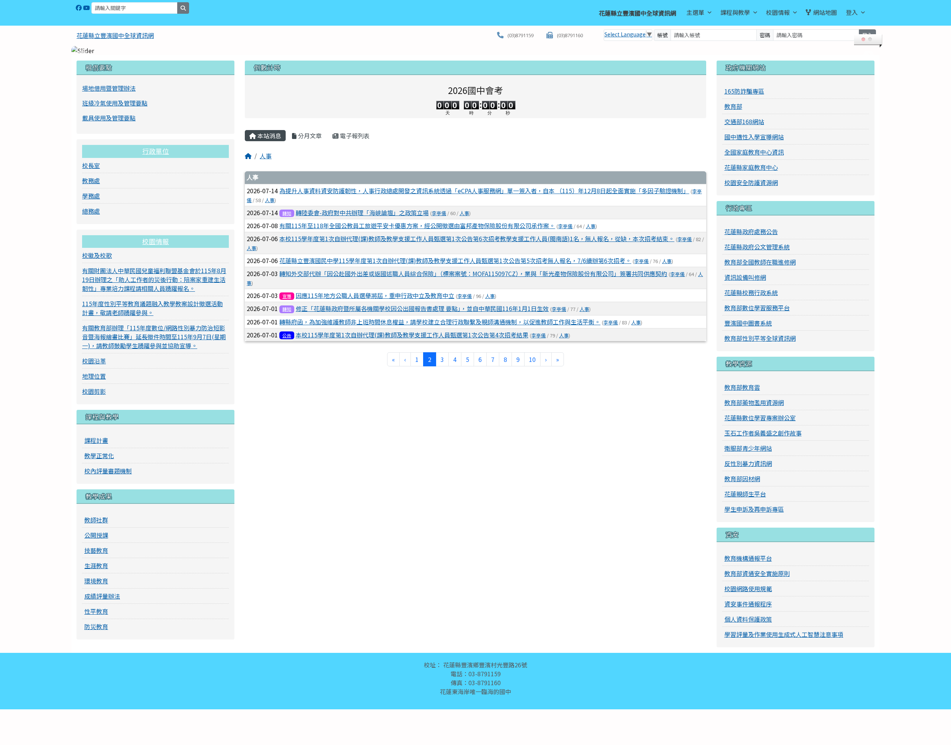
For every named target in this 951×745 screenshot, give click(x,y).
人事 (266, 155)
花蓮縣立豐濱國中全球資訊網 (637, 13)
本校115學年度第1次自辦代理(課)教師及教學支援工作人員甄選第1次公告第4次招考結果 (412, 334)
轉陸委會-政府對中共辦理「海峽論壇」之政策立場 (362, 212)
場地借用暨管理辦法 (109, 88)
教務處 (91, 180)
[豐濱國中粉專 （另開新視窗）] (79, 7)
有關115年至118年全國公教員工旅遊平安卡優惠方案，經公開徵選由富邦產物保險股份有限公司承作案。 (417, 225)
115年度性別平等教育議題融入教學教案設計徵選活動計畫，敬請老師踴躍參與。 (152, 308)
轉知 (286, 213)
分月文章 (309, 135)
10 (532, 359)
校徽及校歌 (97, 255)
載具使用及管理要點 (109, 117)
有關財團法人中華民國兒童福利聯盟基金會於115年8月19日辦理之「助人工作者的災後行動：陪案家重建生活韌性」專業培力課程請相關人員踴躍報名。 (154, 279)
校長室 (91, 165)
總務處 (91, 211)
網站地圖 (825, 12)
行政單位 (155, 151)
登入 (852, 12)
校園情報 (778, 12)
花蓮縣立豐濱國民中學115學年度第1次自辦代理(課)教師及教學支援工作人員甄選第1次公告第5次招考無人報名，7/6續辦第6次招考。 (455, 260)
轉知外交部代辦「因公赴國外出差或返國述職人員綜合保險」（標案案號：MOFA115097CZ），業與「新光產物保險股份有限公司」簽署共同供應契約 (473, 273)
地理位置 (94, 376)
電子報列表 (354, 135)
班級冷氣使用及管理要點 (114, 102)
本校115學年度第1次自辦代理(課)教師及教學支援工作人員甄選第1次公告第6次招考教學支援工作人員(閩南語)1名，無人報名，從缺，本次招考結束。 (476, 238)
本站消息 (268, 135)
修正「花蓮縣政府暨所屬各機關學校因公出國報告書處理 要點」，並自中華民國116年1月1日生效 (422, 308)
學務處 (91, 195)
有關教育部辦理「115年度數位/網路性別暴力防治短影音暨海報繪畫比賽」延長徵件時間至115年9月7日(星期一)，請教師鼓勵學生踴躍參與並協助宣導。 (154, 336)
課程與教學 (735, 12)
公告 (286, 335)
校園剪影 (94, 391)
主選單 (695, 12)
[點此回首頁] (475, 50)
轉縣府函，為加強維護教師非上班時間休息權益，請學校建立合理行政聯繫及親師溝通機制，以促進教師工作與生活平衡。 (439, 321)
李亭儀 (439, 213)
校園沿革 (94, 360)
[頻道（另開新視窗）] (86, 7)
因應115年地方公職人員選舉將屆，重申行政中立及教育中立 (375, 295)
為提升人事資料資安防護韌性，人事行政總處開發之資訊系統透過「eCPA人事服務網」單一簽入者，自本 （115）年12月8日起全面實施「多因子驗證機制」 (484, 190)
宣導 (286, 296)
